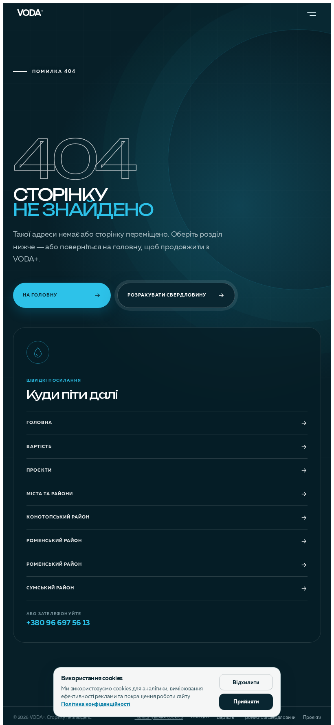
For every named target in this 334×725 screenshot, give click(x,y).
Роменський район (54, 541)
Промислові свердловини (268, 718)
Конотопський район (58, 517)
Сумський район (50, 588)
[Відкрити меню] (311, 14)
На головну (40, 295)
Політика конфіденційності (95, 704)
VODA (30, 13)
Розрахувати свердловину (166, 295)
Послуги (200, 717)
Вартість (39, 447)
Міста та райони (49, 494)
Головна (39, 423)
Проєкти (39, 470)
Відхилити (246, 682)
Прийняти (246, 702)
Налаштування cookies (158, 717)
